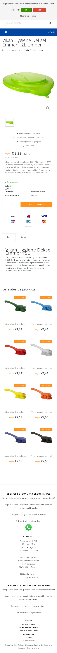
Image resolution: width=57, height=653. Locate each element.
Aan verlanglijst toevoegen (29, 133)
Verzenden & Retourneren (28, 627)
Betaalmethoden (28, 624)
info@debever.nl (30, 574)
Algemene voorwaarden (28, 631)
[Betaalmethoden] (13, 216)
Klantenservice (29, 641)
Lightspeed (21, 648)
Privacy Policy (28, 634)
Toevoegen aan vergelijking (30, 141)
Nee (39, 10)
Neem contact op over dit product (30, 137)
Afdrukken (29, 146)
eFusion (36, 648)
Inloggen (28, 621)
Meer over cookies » (29, 16)
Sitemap (28, 638)
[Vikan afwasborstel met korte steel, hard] (15, 305)
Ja (26, 10)
